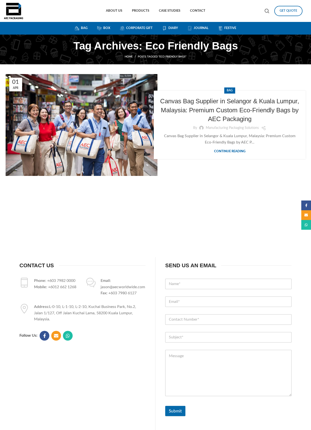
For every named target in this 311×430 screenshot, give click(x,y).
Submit (175, 411)
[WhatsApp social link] (68, 336)
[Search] (267, 11)
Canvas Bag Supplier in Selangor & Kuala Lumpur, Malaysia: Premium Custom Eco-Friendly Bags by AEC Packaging (229, 110)
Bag (230, 90)
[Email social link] (56, 336)
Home (129, 56)
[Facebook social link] (44, 336)
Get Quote (288, 10)
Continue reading (229, 151)
